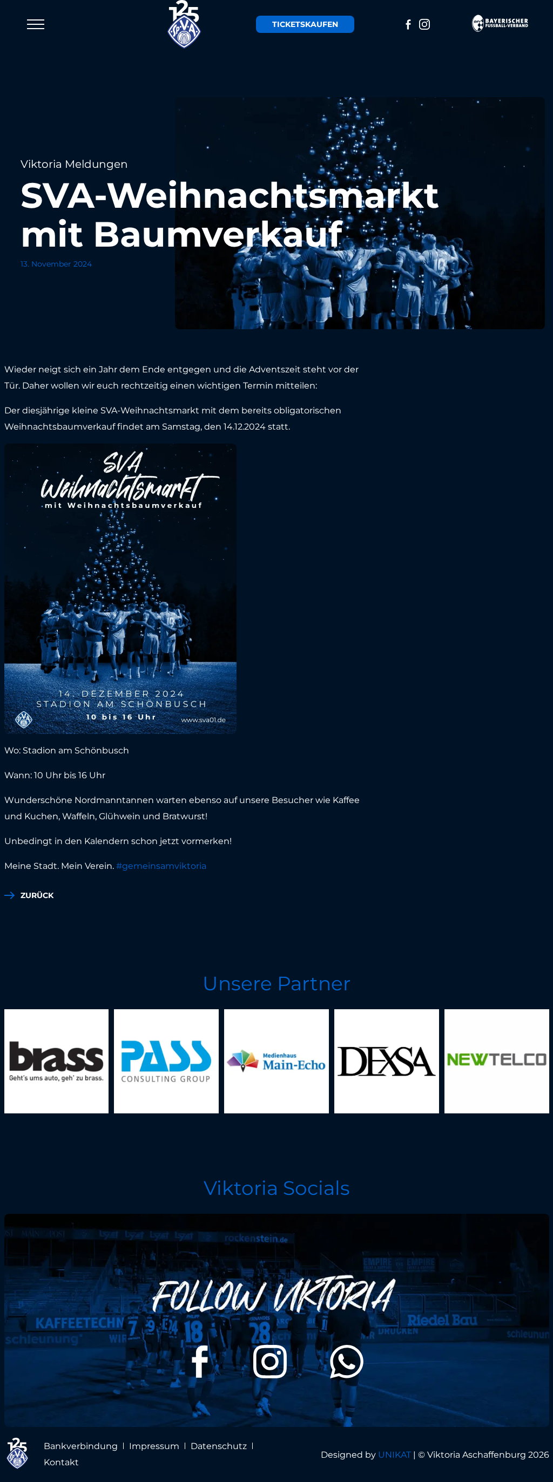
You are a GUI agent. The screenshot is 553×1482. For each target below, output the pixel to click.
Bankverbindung (81, 1446)
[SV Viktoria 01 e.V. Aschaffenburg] (185, 24)
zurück (37, 895)
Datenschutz (219, 1446)
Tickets (305, 24)
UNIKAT (394, 1455)
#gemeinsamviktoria (161, 866)
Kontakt (61, 1462)
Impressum (154, 1446)
